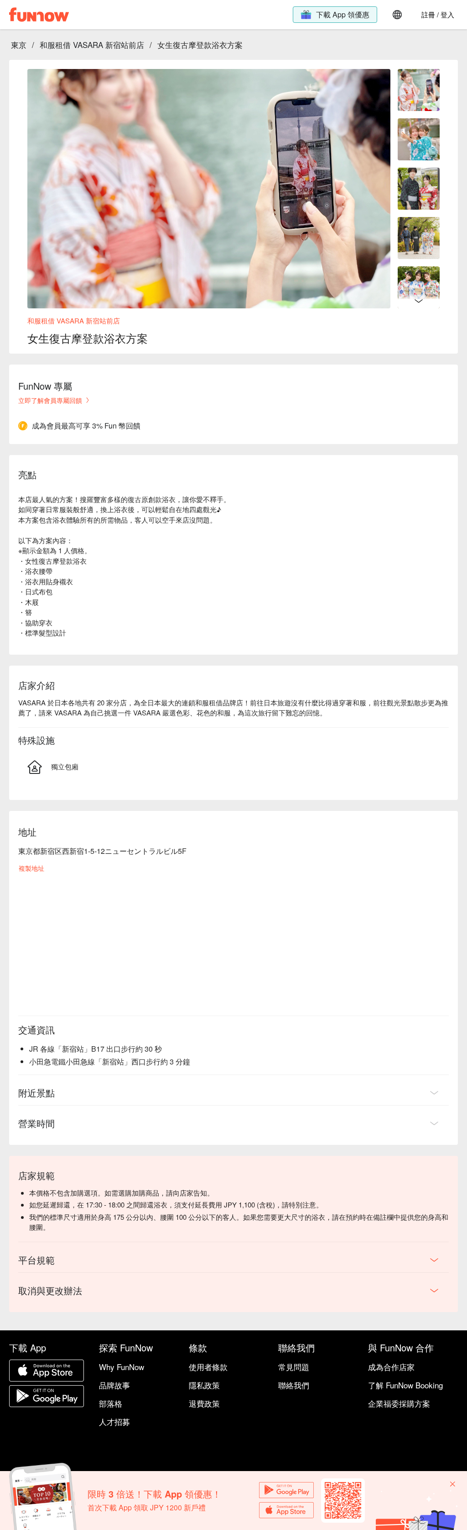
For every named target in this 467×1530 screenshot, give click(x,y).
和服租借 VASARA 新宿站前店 (92, 44)
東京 (18, 44)
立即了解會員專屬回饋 (50, 400)
